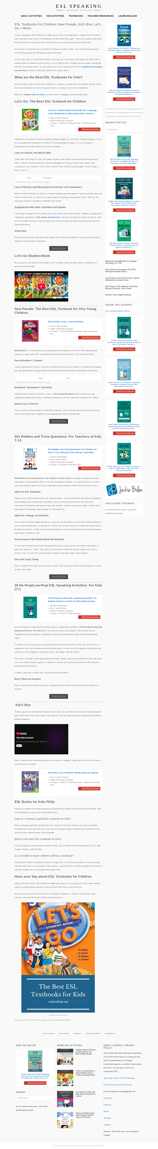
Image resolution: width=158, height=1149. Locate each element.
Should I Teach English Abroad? (118, 295)
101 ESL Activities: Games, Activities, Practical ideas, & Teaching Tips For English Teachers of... (124, 245)
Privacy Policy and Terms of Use (118, 1085)
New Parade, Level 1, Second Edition (66, 322)
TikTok (106, 1111)
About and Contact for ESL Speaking (119, 1078)
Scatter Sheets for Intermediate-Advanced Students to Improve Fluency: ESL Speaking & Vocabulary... (124, 384)
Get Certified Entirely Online (117, 311)
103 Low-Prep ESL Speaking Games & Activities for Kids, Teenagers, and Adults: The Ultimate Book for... (124, 92)
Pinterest (107, 1105)
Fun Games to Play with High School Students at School (86, 1094)
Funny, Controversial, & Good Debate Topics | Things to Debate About (85, 1073)
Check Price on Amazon (90, 129)
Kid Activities (64, 1033)
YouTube (107, 1118)
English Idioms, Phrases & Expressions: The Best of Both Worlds (86, 1052)
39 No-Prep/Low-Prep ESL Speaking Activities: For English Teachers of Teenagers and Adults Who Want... (124, 161)
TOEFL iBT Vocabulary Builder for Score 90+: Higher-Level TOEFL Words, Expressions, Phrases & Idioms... (124, 203)
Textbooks (77, 1033)
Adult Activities (48, 1033)
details (48, 182)
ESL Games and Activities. (49, 217)
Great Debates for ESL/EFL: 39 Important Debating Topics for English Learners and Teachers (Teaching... (124, 50)
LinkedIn (107, 1125)
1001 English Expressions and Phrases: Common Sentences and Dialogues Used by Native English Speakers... (124, 426)
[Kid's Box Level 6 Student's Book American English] (30, 782)
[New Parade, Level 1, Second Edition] (30, 331)
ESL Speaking (79, 6)
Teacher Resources (93, 1033)
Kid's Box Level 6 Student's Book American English (73, 773)
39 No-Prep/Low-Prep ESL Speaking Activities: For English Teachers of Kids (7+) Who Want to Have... (72, 599)
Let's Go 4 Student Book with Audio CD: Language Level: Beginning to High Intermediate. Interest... (72, 112)
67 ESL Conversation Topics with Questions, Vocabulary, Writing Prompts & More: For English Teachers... (124, 342)
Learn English (110, 1033)
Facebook (108, 1098)
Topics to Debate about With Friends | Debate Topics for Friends (85, 1115)
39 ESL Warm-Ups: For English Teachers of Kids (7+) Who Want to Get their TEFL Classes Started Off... (124, 468)
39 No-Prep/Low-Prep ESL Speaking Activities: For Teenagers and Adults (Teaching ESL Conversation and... (35, 1076)
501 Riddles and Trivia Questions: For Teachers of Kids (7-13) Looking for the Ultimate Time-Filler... (72, 451)
